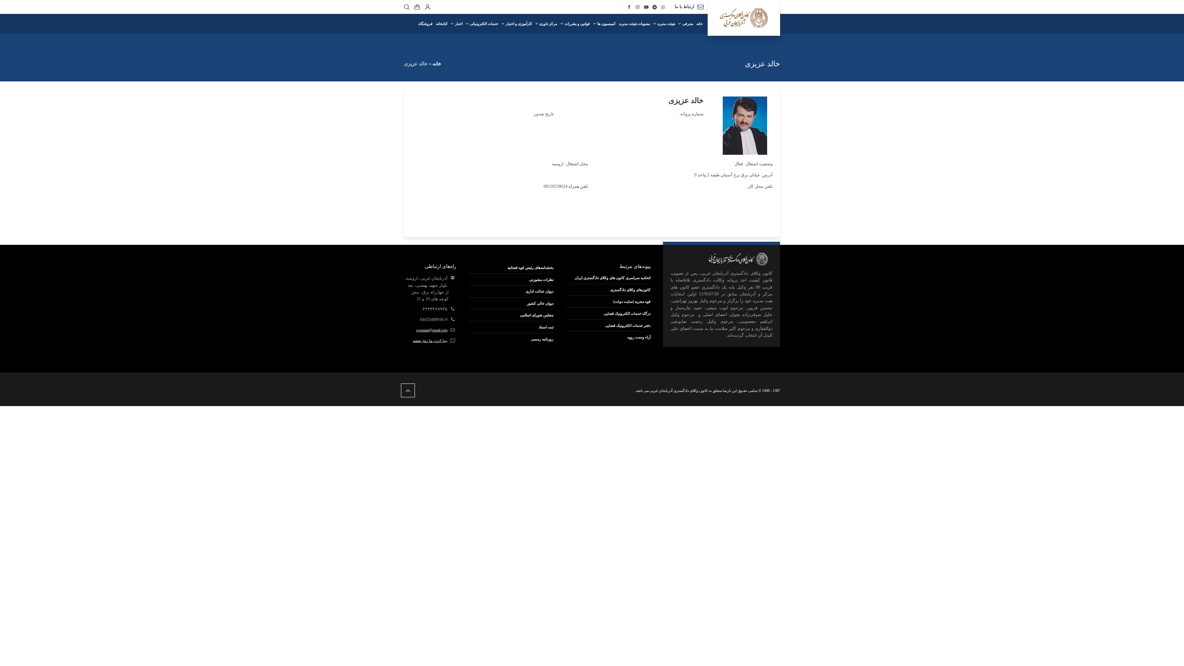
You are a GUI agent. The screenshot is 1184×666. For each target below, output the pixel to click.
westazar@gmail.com (431, 330)
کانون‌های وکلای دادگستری (630, 290)
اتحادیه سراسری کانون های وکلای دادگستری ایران (613, 278)
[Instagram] (638, 7)
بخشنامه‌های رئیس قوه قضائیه (530, 267)
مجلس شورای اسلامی (536, 315)
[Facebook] (629, 7)
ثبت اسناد (546, 327)
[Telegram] (655, 7)
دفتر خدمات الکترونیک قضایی (628, 325)
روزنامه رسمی (542, 339)
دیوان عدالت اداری (539, 291)
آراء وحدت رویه (639, 337)
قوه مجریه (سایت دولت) (632, 301)
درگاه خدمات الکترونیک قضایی (627, 313)
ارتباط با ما (684, 6)
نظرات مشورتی (541, 280)
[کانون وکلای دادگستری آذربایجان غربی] (744, 18)
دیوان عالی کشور (540, 303)
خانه (437, 63)
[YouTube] (646, 7)
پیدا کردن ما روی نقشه (430, 341)
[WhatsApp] (663, 7)
